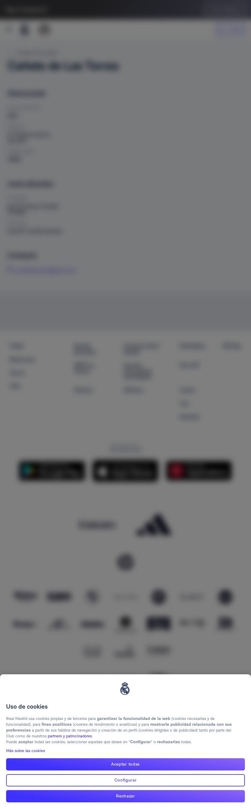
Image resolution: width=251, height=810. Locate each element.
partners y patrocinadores (70, 736)
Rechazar (125, 795)
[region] (125, 742)
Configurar (125, 780)
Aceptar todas (125, 764)
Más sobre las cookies (25, 750)
